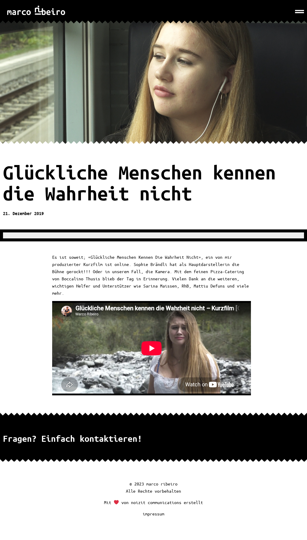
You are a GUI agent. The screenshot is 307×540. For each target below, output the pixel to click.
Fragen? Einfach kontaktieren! (72, 438)
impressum (153, 513)
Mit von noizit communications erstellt (153, 502)
